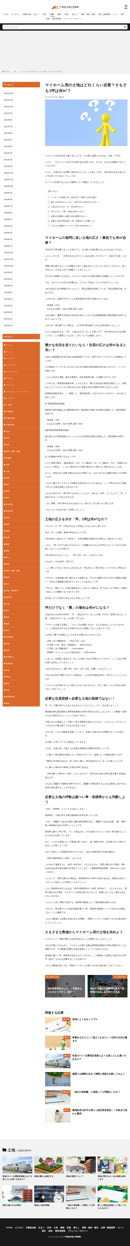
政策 (48, 18)
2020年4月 (8, 226)
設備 (7, 643)
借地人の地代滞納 (42, 1205)
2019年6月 (8, 292)
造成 (7, 670)
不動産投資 (10, 425)
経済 (7, 630)
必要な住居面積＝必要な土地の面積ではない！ (68, 216)
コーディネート (12, 372)
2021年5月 (8, 140)
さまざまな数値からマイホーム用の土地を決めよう (70, 225)
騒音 (7, 703)
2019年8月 (8, 279)
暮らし (74, 14)
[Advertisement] (65, 51)
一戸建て (9, 405)
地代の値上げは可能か (12, 1205)
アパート (9, 345)
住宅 (44, 14)
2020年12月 (8, 173)
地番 (7, 478)
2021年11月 (8, 100)
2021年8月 (8, 120)
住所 (68, 1037)
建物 (59, 14)
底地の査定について (74, 1176)
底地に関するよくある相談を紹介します (112, 1177)
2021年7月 (8, 126)
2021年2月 (8, 160)
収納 (7, 464)
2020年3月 (8, 232)
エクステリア (11, 365)
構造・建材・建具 (88, 14)
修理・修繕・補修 (13, 451)
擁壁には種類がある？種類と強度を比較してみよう (98, 1073)
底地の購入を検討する (43, 1176)
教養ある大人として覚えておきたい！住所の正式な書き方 (99, 1039)
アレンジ (9, 352)
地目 (7, 484)
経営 (7, 624)
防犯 (7, 683)
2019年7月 (8, 286)
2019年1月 (8, 325)
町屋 (7, 604)
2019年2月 (8, 319)
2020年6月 (8, 213)
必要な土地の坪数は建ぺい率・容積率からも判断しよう (71, 221)
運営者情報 (56, 18)
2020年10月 (8, 186)
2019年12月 (8, 252)
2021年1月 (8, 166)
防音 (7, 690)
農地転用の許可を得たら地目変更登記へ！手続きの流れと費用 (99, 1112)
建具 (7, 517)
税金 (7, 617)
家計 (122, 14)
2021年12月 (8, 93)
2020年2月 (8, 239)
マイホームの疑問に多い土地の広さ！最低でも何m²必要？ (72, 197)
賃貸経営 (9, 663)
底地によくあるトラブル (85, 1019)
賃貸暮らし (10, 657)
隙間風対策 (10, 697)
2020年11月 (8, 179)
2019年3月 (8, 312)
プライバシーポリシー (72, 18)
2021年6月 (8, 133)
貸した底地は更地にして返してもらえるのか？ (112, 1206)
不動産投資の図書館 (72, 1237)
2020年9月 (8, 193)
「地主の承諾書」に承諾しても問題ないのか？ (96, 1091)
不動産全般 (26, 14)
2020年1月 (8, 246)
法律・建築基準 (104, 14)
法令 (7, 584)
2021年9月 (8, 113)
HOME (6, 14)
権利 (7, 577)
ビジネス (14, 14)
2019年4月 (8, 305)
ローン (115, 14)
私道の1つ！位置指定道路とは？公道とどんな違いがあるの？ (99, 1057)
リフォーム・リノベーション (17, 391)
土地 (52, 14)
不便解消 (9, 411)
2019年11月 (8, 259)
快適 (7, 537)
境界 (7, 491)
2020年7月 (8, 206)
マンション (10, 385)
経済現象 (9, 637)
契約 (7, 498)
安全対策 (9, 504)
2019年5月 (8, 299)
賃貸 (7, 650)
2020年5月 (8, 219)
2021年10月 (8, 106)
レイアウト (10, 398)
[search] (124, 27)
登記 (7, 610)
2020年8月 (8, 199)
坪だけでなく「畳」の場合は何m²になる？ (66, 211)
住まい (36, 14)
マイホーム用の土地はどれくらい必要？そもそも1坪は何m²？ (41, 71)
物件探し (9, 597)
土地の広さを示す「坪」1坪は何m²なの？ (66, 207)
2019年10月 (8, 266)
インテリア (10, 358)
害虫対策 (9, 511)
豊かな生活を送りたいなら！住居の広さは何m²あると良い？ (73, 202)
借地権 (67, 1019)
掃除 (7, 551)
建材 (7, 524)
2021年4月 (8, 146)
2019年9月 (8, 272)
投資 (66, 14)
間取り (8, 677)
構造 (7, 564)
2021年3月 (8, 153)
